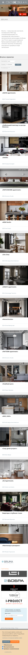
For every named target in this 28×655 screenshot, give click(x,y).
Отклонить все (15, 641)
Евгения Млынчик (10, 131)
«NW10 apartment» (9, 93)
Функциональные (9, 647)
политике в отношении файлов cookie (12, 638)
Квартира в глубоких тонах (12, 513)
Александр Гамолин (10, 293)
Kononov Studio (9, 196)
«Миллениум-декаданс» (11, 545)
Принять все (6, 641)
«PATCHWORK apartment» (11, 190)
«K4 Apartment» (8, 481)
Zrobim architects (9, 487)
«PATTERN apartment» (10, 351)
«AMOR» (5, 157)
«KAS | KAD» (6, 416)
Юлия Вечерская (9, 325)
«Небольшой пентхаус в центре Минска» (14, 126)
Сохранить (8, 652)
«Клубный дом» (8, 384)
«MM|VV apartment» (9, 287)
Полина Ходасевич (10, 99)
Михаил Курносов (10, 551)
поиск (18, 64)
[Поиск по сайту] (26, 2)
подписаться (9, 618)
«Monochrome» (7, 319)
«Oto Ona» (6, 254)
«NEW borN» (6, 222)
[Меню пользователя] (23, 2)
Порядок (3, 64)
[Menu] (3, 2)
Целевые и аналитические (11, 649)
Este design (8, 454)
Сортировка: (4, 61)
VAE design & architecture (12, 261)
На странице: (4, 67)
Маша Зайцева (9, 390)
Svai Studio (8, 228)
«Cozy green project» (9, 448)
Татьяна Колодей (9, 164)
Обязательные (8, 645)
